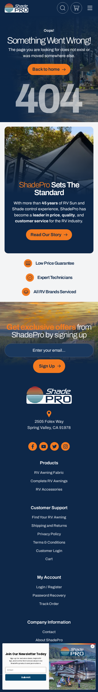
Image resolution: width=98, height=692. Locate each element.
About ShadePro (49, 640)
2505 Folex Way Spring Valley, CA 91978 (49, 424)
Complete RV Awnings (49, 481)
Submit (25, 677)
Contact (49, 632)
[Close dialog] (92, 646)
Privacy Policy (49, 534)
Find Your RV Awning (49, 517)
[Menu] (90, 7)
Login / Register (49, 587)
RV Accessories (49, 489)
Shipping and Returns (49, 525)
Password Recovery (49, 595)
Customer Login (49, 551)
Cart (49, 559)
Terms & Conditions (49, 542)
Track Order (49, 604)
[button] (62, 8)
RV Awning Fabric (49, 472)
